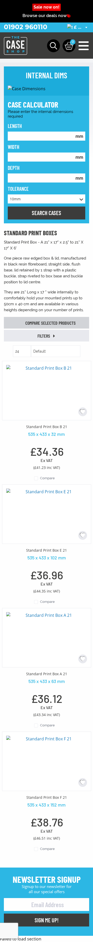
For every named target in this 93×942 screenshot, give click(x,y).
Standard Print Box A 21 (46, 673)
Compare (47, 478)
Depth (14, 168)
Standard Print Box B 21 (46, 426)
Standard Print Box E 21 (46, 550)
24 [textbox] (17, 351)
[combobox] (78, 27)
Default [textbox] (39, 351)
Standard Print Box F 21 (46, 797)
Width (13, 147)
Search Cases (46, 212)
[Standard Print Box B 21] (46, 390)
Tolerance (18, 189)
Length (15, 126)
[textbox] (78, 27)
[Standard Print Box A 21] (46, 637)
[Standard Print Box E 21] (46, 513)
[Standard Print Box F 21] (46, 761)
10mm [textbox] (15, 198)
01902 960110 (25, 27)
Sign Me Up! (47, 920)
